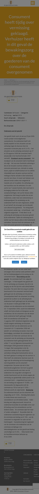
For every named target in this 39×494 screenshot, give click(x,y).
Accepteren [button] (15, 262)
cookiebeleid (31, 256)
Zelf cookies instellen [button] (19, 249)
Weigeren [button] (24, 262)
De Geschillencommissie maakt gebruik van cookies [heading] (19, 230)
